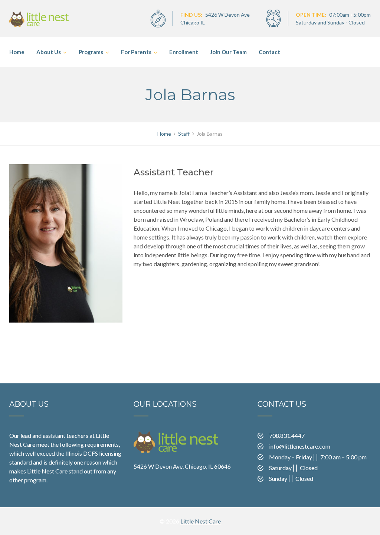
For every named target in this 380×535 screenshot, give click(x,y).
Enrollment (183, 52)
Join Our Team (228, 52)
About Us (48, 52)
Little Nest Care (200, 521)
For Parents (136, 52)
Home (16, 52)
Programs (91, 52)
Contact (269, 52)
